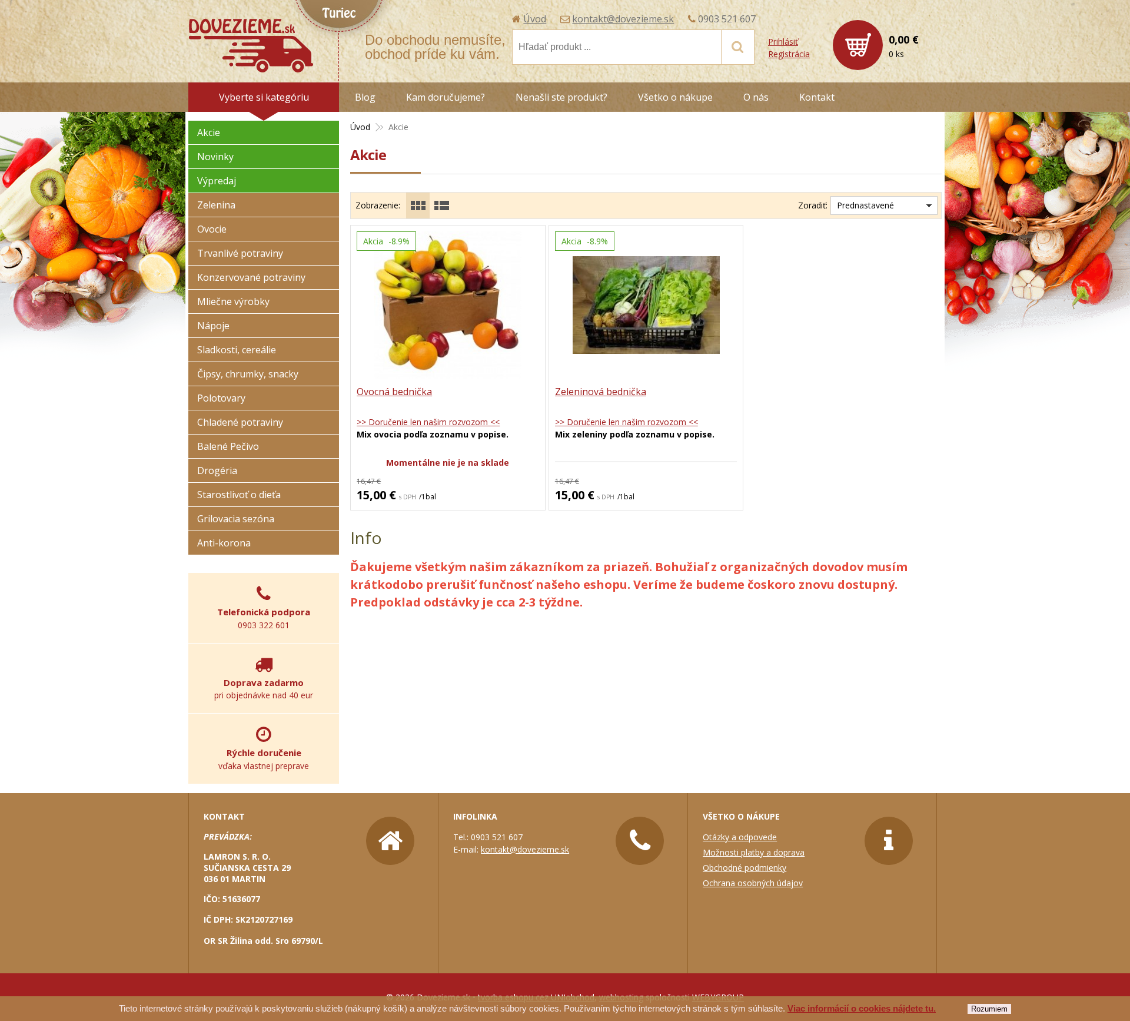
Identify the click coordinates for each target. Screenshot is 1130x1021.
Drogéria (217, 470)
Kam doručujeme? (445, 97)
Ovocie (212, 229)
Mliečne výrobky (233, 301)
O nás (756, 97)
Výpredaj (216, 180)
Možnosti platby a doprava (754, 852)
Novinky (215, 156)
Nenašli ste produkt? (561, 97)
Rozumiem (989, 1009)
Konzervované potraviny (251, 277)
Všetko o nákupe (675, 97)
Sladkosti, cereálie (236, 349)
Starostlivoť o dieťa (239, 494)
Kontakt (817, 97)
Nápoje (213, 325)
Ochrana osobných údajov (753, 883)
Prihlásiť (783, 41)
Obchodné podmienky (744, 867)
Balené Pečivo (228, 446)
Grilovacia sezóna (235, 518)
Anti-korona (224, 542)
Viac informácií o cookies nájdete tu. (861, 1008)
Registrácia (789, 53)
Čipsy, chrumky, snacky (247, 373)
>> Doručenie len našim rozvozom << (428, 421)
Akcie (208, 132)
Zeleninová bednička (600, 391)
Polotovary (221, 398)
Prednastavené (865, 205)
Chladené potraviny (240, 422)
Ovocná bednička (394, 391)
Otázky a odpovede (740, 837)
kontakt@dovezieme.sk (623, 18)
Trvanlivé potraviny (240, 253)
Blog (365, 97)
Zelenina (216, 204)
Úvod (534, 18)
